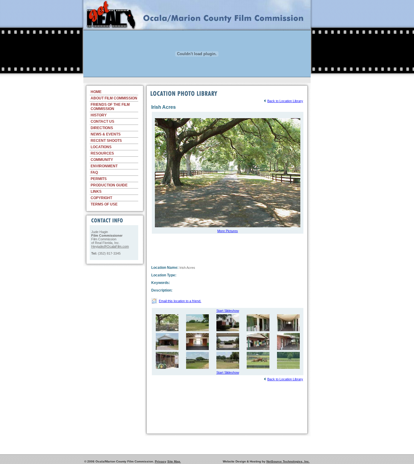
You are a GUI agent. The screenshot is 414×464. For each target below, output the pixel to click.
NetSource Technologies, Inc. (288, 461)
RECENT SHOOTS (106, 141)
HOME (96, 92)
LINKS (96, 191)
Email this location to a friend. (180, 301)
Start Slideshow (227, 310)
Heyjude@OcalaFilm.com (110, 246)
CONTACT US (102, 121)
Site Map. (174, 461)
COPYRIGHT (101, 198)
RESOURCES (102, 153)
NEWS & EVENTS (106, 134)
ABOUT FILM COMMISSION (114, 98)
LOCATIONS (101, 147)
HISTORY (99, 115)
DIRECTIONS (102, 128)
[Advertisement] (197, 79)
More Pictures (227, 231)
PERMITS (99, 179)
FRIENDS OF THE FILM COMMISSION (110, 106)
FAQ (94, 172)
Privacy (160, 461)
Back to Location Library (285, 101)
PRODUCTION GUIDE (109, 185)
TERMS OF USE (104, 204)
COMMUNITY (102, 160)
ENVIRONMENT (104, 166)
